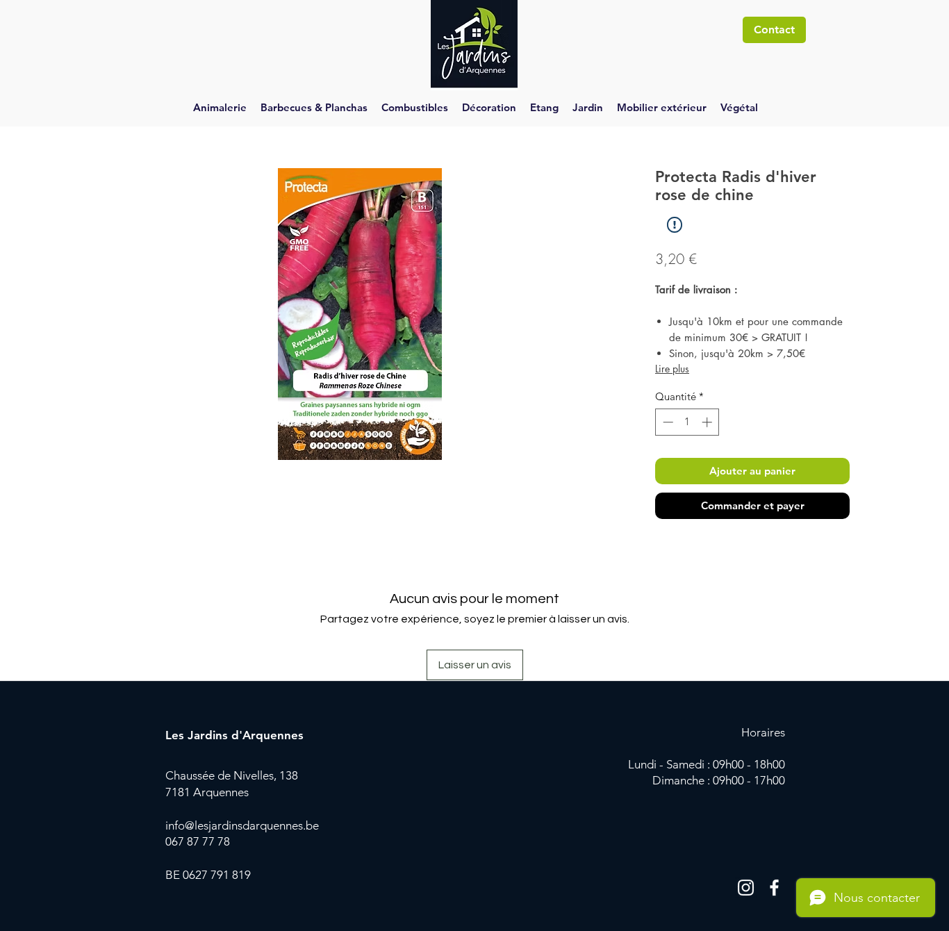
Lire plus (672, 368)
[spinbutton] (687, 422)
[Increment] (708, 422)
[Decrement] (666, 422)
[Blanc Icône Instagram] (746, 887)
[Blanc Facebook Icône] (774, 887)
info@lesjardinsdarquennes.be (242, 825)
